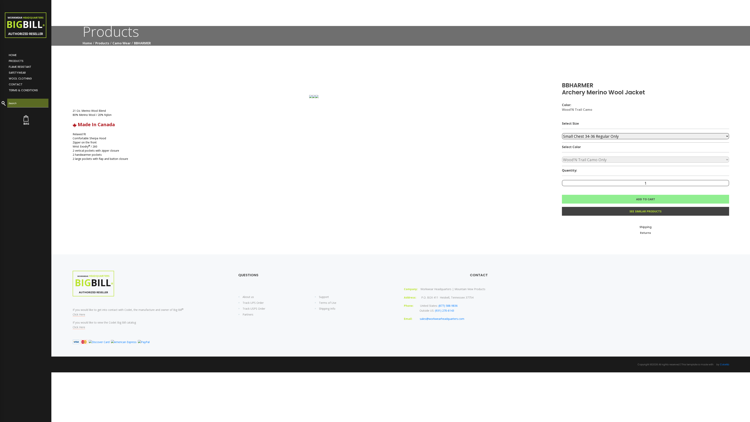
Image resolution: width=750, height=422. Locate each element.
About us (248, 297)
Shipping (645, 227)
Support (324, 297)
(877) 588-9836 (448, 306)
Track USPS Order (254, 308)
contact (15, 84)
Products (16, 61)
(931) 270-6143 (444, 310)
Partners (248, 314)
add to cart (645, 199)
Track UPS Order (253, 303)
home (13, 55)
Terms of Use (327, 303)
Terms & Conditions (23, 90)
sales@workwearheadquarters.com (442, 319)
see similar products (645, 211)
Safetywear (17, 73)
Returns (645, 233)
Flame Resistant (20, 67)
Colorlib (724, 364)
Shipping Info (327, 308)
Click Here (79, 314)
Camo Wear (121, 43)
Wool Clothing (20, 78)
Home (87, 43)
